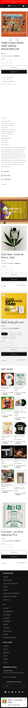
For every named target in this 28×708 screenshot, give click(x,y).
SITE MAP (5, 634)
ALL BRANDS (6, 618)
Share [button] (4, 184)
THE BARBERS (6, 614)
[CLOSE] (25, 699)
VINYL (9, 84)
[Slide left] (10, 39)
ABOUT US (6, 608)
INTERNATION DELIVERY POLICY (11, 593)
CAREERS (5, 624)
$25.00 (12, 334)
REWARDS (5, 577)
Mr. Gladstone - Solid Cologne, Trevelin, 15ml (19, 488)
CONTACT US (6, 599)
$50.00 (19, 334)
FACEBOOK (6, 646)
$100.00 (5, 337)
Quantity (3, 58)
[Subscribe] (23, 686)
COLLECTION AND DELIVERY (10, 583)
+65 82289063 (12, 677)
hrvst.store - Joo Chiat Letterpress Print (19, 388)
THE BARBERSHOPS (8, 611)
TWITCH (5, 662)
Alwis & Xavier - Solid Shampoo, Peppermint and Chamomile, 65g (7, 485)
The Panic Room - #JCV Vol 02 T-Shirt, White (7, 388)
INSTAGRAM (6, 652)
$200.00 (13, 337)
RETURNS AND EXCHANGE (10, 596)
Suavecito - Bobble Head (6, 411)
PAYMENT (5, 590)
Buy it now (14, 72)
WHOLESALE (6, 627)
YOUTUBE (5, 659)
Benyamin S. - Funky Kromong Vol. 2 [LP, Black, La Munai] (20, 412)
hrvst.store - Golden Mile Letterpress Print (6, 436)
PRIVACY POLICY (7, 631)
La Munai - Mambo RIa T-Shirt (19, 436)
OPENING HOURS (7, 580)
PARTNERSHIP (6, 621)
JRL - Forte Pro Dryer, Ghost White (7, 460)
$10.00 (4, 334)
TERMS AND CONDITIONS (9, 637)
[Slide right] (17, 39)
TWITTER (5, 649)
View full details (21, 285)
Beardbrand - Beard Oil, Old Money (20, 461)
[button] (2, 5)
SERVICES (5, 586)
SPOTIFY (5, 655)
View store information (8, 81)
